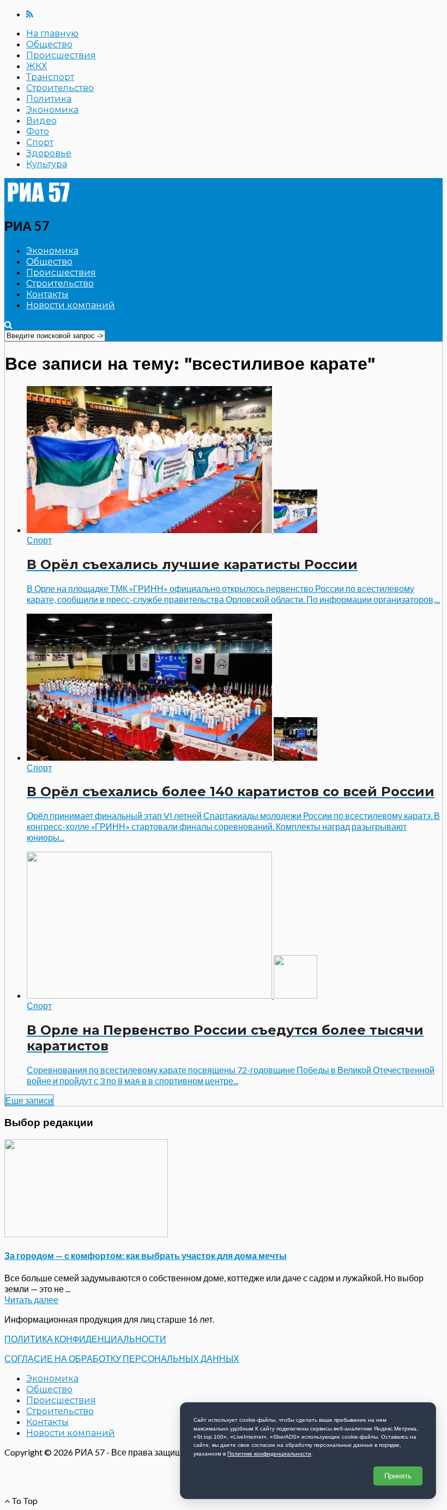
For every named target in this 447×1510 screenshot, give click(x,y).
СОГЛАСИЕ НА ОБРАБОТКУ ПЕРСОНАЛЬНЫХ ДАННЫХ (121, 1358)
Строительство (60, 88)
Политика (48, 99)
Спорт (39, 142)
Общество (49, 44)
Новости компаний (70, 305)
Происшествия (61, 55)
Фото (37, 131)
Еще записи (29, 1100)
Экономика (52, 110)
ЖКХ (36, 66)
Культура (46, 164)
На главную (52, 33)
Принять (398, 1476)
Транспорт (50, 77)
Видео (41, 120)
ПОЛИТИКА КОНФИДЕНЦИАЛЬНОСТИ (85, 1339)
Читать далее (31, 1299)
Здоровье (48, 153)
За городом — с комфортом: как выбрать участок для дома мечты (145, 1255)
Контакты (47, 294)
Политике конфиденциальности (269, 1454)
